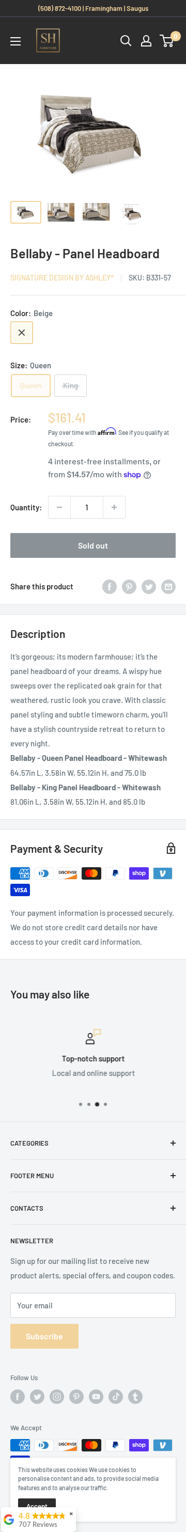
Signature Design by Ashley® (62, 277)
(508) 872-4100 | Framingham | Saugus (93, 8)
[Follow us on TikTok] (116, 1396)
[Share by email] (168, 586)
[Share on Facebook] (109, 586)
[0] (167, 41)
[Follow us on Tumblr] (135, 1396)
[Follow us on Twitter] (37, 1396)
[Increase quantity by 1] (114, 507)
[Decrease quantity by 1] (59, 507)
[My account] (146, 40)
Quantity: (26, 507)
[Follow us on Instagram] (57, 1396)
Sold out (93, 545)
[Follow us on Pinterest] (76, 1396)
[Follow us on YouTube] (96, 1396)
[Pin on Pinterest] (129, 586)
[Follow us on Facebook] (17, 1396)
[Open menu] (15, 41)
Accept (37, 1506)
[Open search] (126, 40)
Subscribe (44, 1336)
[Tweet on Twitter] (149, 586)
